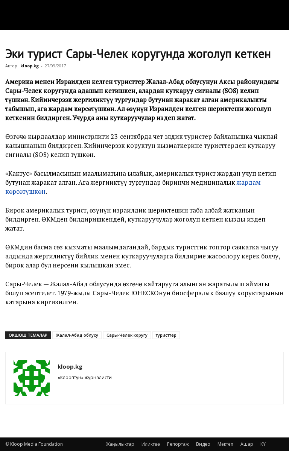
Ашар (246, 444)
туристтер (166, 335)
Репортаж (178, 444)
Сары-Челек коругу (127, 335)
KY (263, 444)
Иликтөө (150, 444)
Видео (203, 444)
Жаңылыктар (120, 444)
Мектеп (225, 444)
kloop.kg (29, 65)
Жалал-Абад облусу (77, 335)
